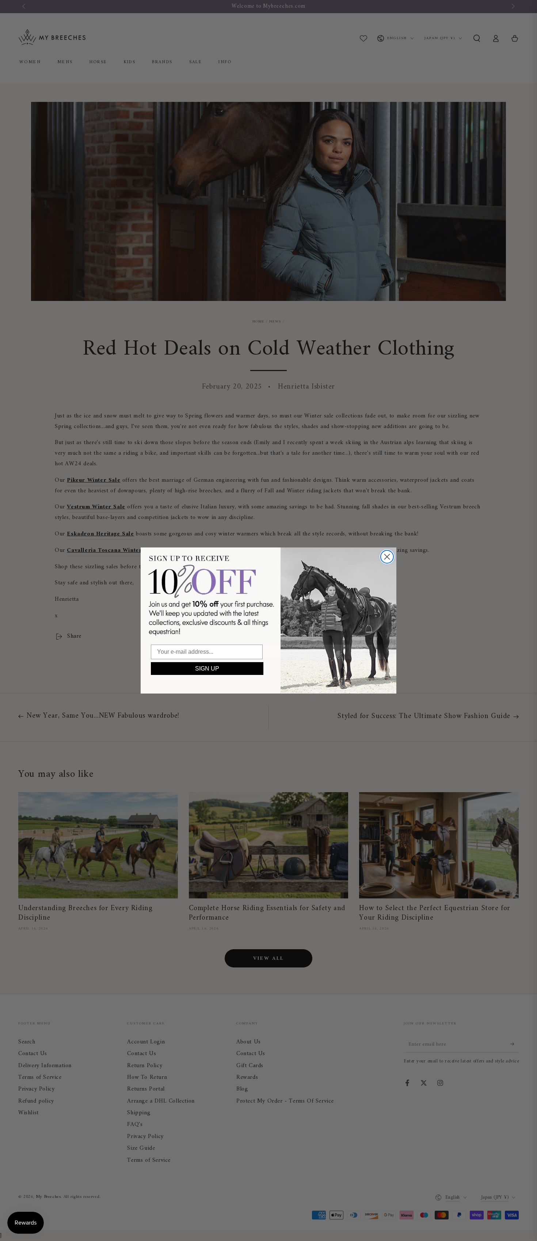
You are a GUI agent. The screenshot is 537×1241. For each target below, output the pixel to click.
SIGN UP (207, 668)
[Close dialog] (387, 556)
